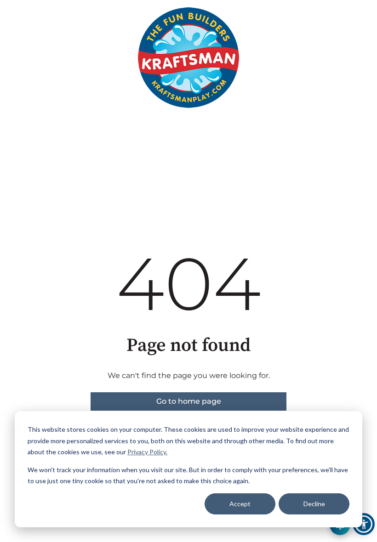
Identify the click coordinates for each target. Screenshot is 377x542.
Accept (240, 504)
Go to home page (188, 401)
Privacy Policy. (147, 452)
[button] (363, 524)
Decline (314, 504)
